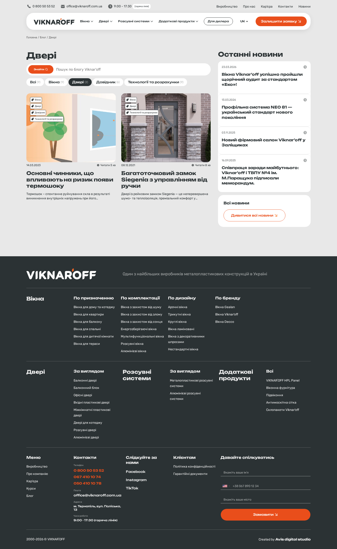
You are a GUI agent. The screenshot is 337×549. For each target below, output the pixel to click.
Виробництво (227, 6)
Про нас (249, 6)
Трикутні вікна (179, 314)
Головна (31, 37)
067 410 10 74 (87, 477)
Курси (31, 488)
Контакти (285, 6)
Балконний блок (86, 388)
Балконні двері (85, 380)
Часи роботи (81, 516)
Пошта (77, 490)
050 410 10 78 (87, 483)
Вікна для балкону (88, 322)
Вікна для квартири (89, 314)
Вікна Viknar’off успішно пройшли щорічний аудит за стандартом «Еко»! (262, 79)
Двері (104, 21)
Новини (304, 6)
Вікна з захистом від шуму (141, 307)
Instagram (136, 480)
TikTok (132, 488)
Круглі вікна (177, 322)
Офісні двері (83, 395)
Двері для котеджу (88, 423)
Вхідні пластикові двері (91, 402)
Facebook (135, 472)
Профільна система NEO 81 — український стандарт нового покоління (257, 112)
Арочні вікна (177, 307)
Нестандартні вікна (183, 349)
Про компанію (37, 474)
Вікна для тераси (87, 344)
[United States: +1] (226, 486)
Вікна (85, 21)
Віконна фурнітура (280, 388)
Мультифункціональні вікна (142, 336)
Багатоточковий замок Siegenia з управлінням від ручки (164, 179)
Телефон (78, 465)
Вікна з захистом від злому (141, 314)
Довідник (40, 112)
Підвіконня (274, 395)
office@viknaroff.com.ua (84, 6)
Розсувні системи (133, 21)
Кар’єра (267, 6)
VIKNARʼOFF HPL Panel (282, 380)
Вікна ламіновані (181, 329)
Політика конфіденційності (194, 466)
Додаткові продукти (177, 21)
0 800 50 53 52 (44, 6)
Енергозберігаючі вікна (139, 329)
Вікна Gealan (225, 307)
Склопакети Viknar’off (282, 410)
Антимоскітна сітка (281, 402)
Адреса (78, 502)
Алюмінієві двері (86, 437)
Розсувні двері (85, 430)
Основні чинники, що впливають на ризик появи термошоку (69, 179)
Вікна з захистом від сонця (142, 322)
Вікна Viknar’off (226, 314)
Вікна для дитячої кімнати (94, 336)
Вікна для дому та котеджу (94, 307)
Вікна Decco (224, 322)
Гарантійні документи (190, 474)
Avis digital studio (293, 539)
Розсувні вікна (132, 344)
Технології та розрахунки (48, 119)
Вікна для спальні (87, 329)
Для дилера (218, 21)
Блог (43, 37)
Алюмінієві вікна (133, 351)
